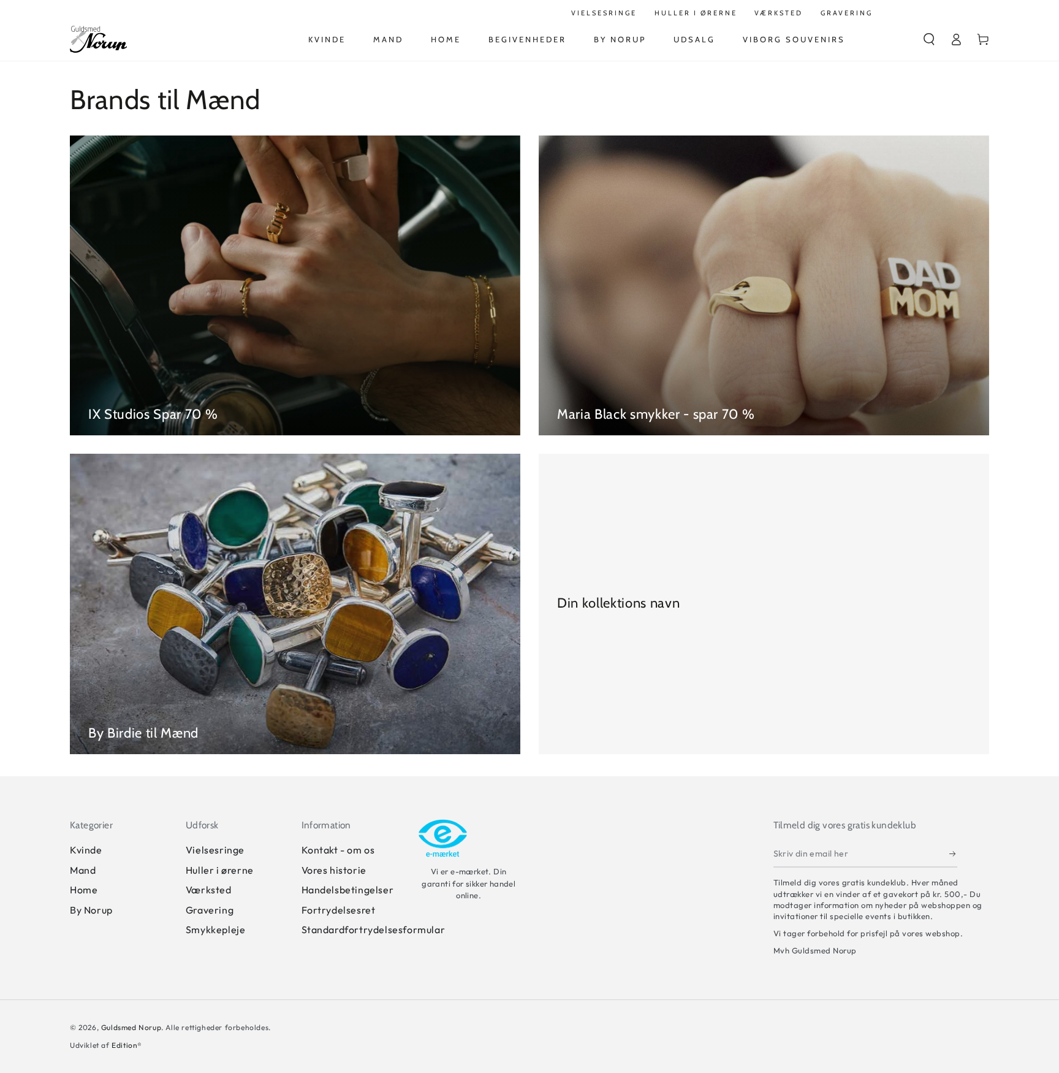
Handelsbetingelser (348, 890)
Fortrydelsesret (339, 910)
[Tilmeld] (953, 853)
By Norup (91, 910)
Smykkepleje (216, 929)
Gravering (209, 910)
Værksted (209, 890)
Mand (83, 870)
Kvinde (86, 850)
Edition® (127, 1045)
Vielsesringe (215, 850)
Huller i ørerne (220, 870)
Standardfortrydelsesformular (374, 929)
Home (83, 890)
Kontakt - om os (338, 850)
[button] (929, 39)
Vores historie (334, 870)
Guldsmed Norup (131, 1027)
